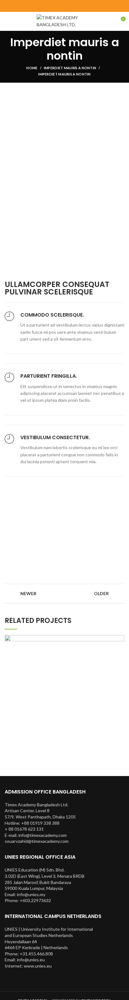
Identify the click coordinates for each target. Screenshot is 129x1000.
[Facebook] (49, 6)
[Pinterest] (65, 6)
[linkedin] (72, 6)
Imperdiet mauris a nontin (70, 68)
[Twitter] (57, 6)
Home (31, 68)
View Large (119, 639)
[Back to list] (64, 593)
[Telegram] (80, 6)
